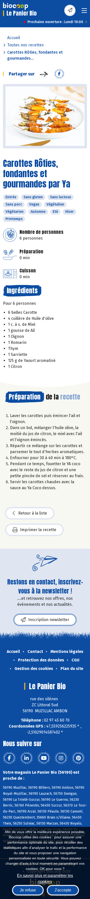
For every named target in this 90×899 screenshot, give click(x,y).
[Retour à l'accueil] (15, 6)
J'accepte (62, 890)
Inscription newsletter (48, 619)
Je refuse (28, 890)
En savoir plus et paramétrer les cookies (45, 878)
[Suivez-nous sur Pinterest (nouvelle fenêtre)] (78, 758)
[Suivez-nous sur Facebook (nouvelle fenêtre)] (9, 758)
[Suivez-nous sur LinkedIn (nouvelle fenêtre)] (26, 758)
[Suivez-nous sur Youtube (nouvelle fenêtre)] (44, 758)
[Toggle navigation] (84, 12)
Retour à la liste (32, 513)
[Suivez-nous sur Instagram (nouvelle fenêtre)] (61, 758)
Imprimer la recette (38, 529)
